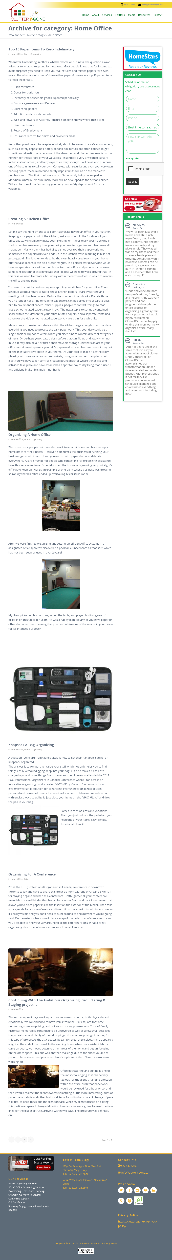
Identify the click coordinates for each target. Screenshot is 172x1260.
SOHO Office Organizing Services (26, 1187)
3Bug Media (110, 1243)
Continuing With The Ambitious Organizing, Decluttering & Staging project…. (56, 1002)
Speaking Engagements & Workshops (28, 1206)
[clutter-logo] (27, 12)
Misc (26, 879)
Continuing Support (18, 1198)
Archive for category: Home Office (60, 28)
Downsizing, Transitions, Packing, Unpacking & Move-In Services (26, 1192)
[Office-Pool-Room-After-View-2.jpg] (60, 411)
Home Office (17, 53)
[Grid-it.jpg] (60, 699)
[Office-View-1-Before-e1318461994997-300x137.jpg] (60, 972)
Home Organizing (33, 439)
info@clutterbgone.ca (153, 4)
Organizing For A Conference (32, 874)
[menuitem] (85, 14)
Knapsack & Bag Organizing (31, 744)
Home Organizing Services (22, 1183)
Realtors (12, 1209)
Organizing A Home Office (29, 434)
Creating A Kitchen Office (29, 219)
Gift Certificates (16, 1202)
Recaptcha (132, 158)
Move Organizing (32, 53)
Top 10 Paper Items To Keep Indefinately (41, 49)
